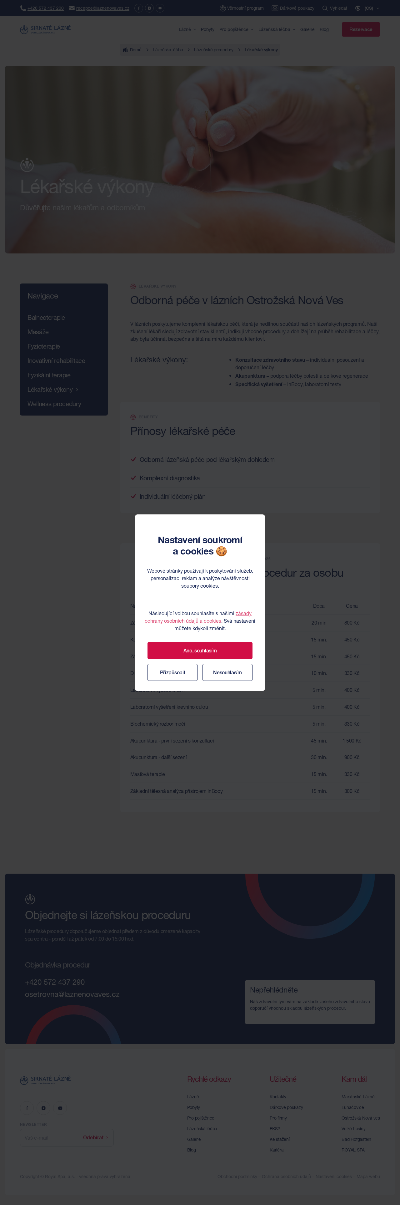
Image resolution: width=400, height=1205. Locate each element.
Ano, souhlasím (200, 650)
